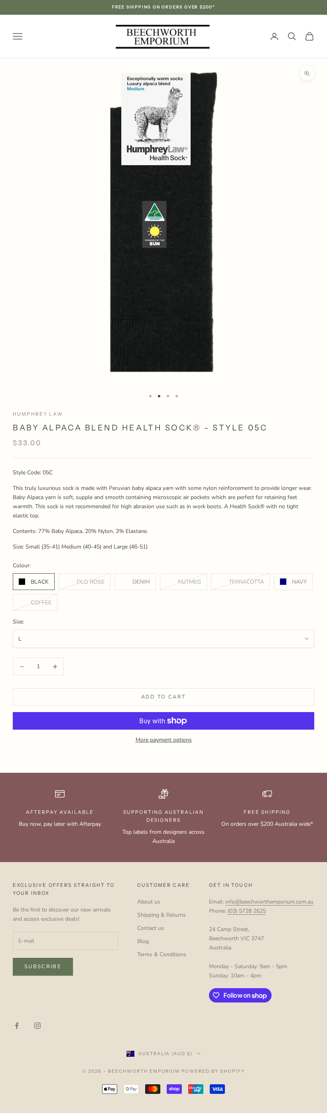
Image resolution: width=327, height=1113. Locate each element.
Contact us (150, 928)
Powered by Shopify (213, 1071)
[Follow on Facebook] (17, 1026)
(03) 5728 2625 (247, 911)
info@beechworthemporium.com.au (269, 902)
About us (148, 902)
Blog (143, 941)
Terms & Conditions (161, 954)
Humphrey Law (38, 414)
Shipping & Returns (161, 915)
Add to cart (163, 697)
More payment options (164, 740)
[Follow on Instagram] (37, 1026)
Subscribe (42, 966)
